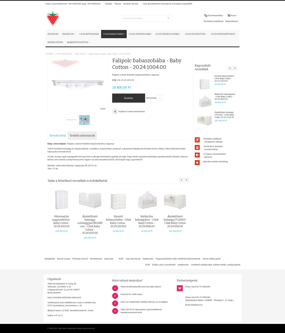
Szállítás (108, 4)
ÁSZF (121, 259)
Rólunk (117, 4)
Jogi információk (133, 259)
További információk (82, 135)
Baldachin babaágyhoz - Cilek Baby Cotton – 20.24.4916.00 (225, 96)
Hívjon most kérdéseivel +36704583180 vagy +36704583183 (73, 4)
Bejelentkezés (232, 21)
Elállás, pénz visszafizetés (164, 265)
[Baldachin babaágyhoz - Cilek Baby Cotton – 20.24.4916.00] (204, 101)
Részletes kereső (80, 259)
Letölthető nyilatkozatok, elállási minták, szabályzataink (215, 265)
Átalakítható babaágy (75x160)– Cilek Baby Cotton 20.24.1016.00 (224, 114)
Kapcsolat (108, 259)
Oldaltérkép (50, 259)
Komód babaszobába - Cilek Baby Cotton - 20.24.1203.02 (225, 78)
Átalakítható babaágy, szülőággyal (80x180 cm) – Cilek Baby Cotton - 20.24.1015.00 (90, 225)
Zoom (102, 109)
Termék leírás (57, 135)
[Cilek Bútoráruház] (53, 18)
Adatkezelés (148, 259)
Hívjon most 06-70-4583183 (197, 287)
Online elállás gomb (212, 259)
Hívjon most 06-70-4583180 (197, 297)
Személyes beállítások (213, 21)
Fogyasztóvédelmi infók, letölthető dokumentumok (178, 259)
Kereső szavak (63, 259)
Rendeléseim (96, 259)
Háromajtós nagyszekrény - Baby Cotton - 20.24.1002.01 (61, 221)
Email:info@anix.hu (194, 305)
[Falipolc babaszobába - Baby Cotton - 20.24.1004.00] (71, 120)
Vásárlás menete (130, 4)
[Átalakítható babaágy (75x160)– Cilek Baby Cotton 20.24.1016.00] (204, 119)
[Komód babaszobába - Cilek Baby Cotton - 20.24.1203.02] (204, 83)
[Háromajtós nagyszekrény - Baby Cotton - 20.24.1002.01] (61, 199)
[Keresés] (168, 18)
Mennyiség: (151, 98)
